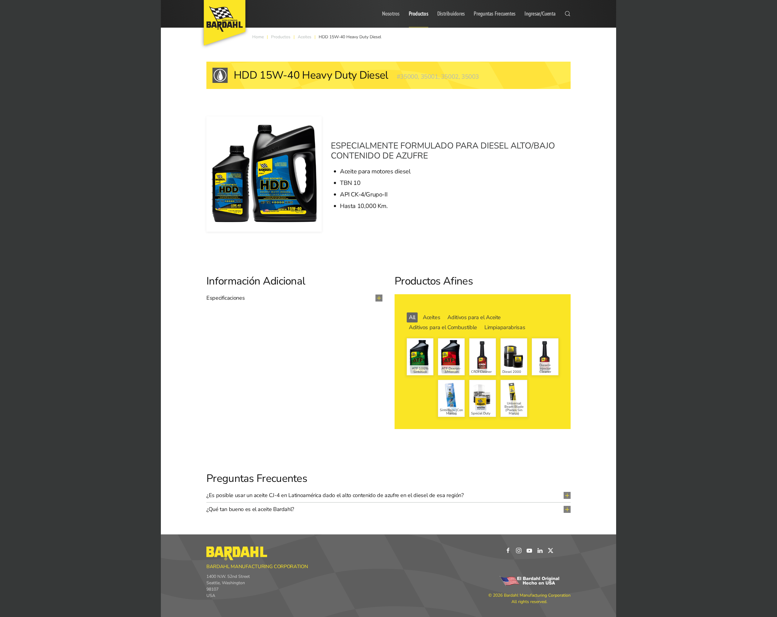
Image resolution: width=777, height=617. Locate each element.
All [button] (412, 317)
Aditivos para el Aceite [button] (474, 317)
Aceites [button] (431, 317)
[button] (568, 13)
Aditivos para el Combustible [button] (443, 327)
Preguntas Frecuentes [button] (494, 13)
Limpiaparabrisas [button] (504, 327)
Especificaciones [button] (225, 298)
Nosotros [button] (391, 13)
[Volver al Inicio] (224, 23)
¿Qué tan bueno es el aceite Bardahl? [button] (250, 509)
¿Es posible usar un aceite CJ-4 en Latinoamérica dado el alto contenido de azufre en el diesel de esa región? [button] (335, 495)
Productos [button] (418, 13)
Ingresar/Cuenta (539, 13)
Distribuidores (451, 13)
